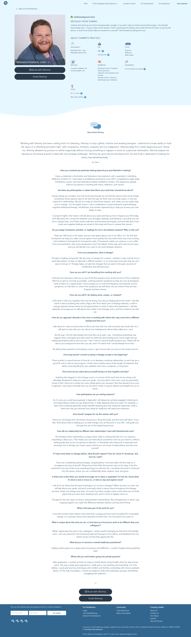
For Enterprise (164, 3)
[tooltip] (103, 51)
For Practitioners (147, 3)
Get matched (182, 3)
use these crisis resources (93, 629)
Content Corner (129, 3)
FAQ (85, 3)
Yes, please (57, 613)
